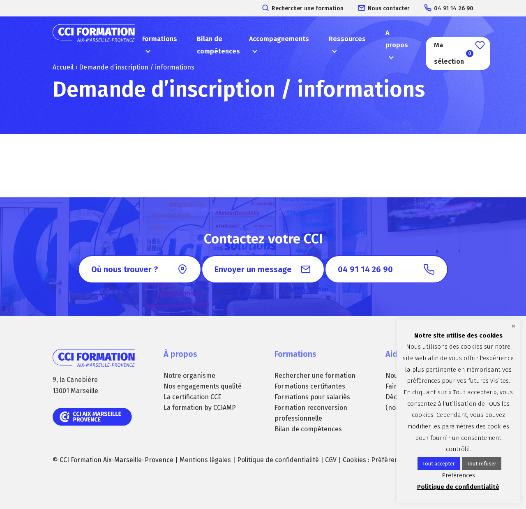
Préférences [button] (390, 460)
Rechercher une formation (308, 8)
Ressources (347, 39)
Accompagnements (279, 39)
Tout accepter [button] (438, 463)
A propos (396, 39)
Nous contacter (389, 8)
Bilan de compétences (218, 45)
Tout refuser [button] (481, 463)
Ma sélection (452, 53)
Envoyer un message (253, 269)
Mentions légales (205, 460)
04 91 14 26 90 (453, 8)
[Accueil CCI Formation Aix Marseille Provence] (94, 45)
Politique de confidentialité (278, 460)
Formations (159, 39)
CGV (331, 460)
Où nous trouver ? (124, 269)
